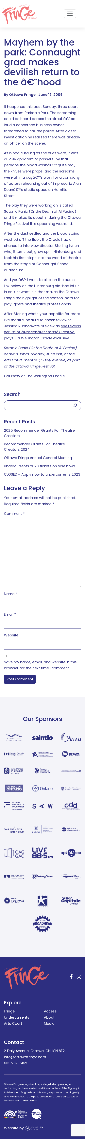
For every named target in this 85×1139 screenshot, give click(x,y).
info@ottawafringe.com (25, 1056)
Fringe (9, 1011)
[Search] (75, 405)
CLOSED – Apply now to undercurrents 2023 (42, 474)
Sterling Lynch (67, 245)
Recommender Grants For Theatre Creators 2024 (34, 447)
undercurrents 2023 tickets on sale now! (39, 466)
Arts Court (13, 1023)
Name (10, 593)
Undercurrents (16, 1017)
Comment (14, 513)
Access (50, 1011)
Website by (14, 1127)
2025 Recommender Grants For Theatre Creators (39, 433)
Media (49, 1023)
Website (11, 635)
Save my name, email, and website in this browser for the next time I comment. (40, 665)
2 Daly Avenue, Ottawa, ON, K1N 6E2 (34, 1050)
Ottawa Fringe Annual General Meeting (38, 457)
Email (10, 614)
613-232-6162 (15, 1063)
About (49, 1017)
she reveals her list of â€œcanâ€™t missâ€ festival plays (42, 332)
